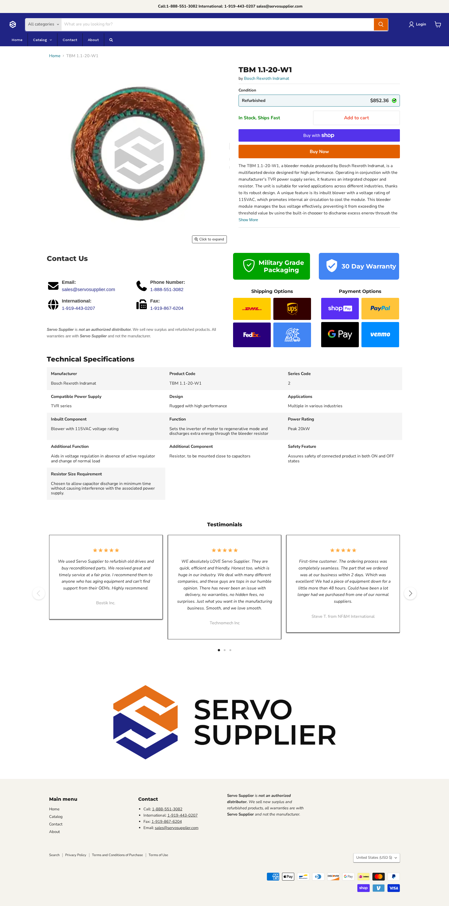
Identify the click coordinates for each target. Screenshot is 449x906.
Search (54, 855)
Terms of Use (158, 855)
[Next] (410, 593)
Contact (55, 824)
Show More (248, 220)
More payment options (319, 151)
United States (374, 857)
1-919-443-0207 (78, 308)
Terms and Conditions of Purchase (117, 855)
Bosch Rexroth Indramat (266, 78)
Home (55, 56)
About (54, 831)
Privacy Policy (75, 855)
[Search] (381, 24)
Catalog (56, 816)
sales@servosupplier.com (88, 289)
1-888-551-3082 (166, 289)
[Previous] (38, 593)
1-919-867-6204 (166, 308)
